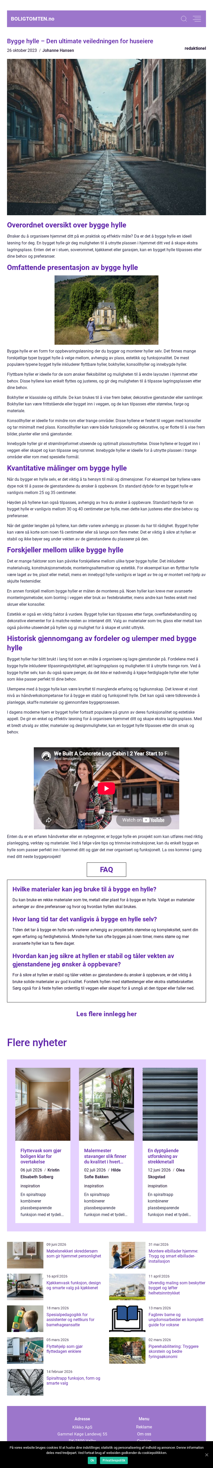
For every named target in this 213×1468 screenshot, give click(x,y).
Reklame (144, 1426)
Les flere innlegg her (106, 1014)
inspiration (30, 1185)
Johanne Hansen (58, 50)
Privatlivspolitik (114, 1460)
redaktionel (195, 48)
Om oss (144, 1434)
